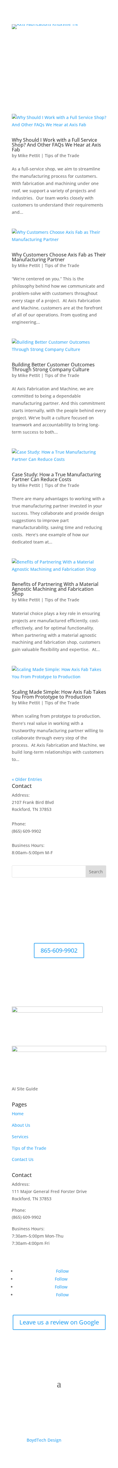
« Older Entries (27, 779)
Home (18, 1113)
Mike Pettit (29, 155)
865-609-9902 (59, 950)
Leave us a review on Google (59, 1322)
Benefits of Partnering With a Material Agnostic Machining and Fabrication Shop (55, 589)
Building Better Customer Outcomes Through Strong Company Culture (53, 367)
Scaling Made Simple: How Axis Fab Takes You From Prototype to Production (59, 694)
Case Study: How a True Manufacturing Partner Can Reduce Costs (56, 477)
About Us (21, 1125)
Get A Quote (82, 45)
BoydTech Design (44, 1440)
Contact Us (23, 1159)
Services (20, 1136)
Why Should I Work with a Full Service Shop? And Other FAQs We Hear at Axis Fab (56, 145)
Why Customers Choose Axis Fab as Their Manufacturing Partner (59, 257)
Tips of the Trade (62, 155)
